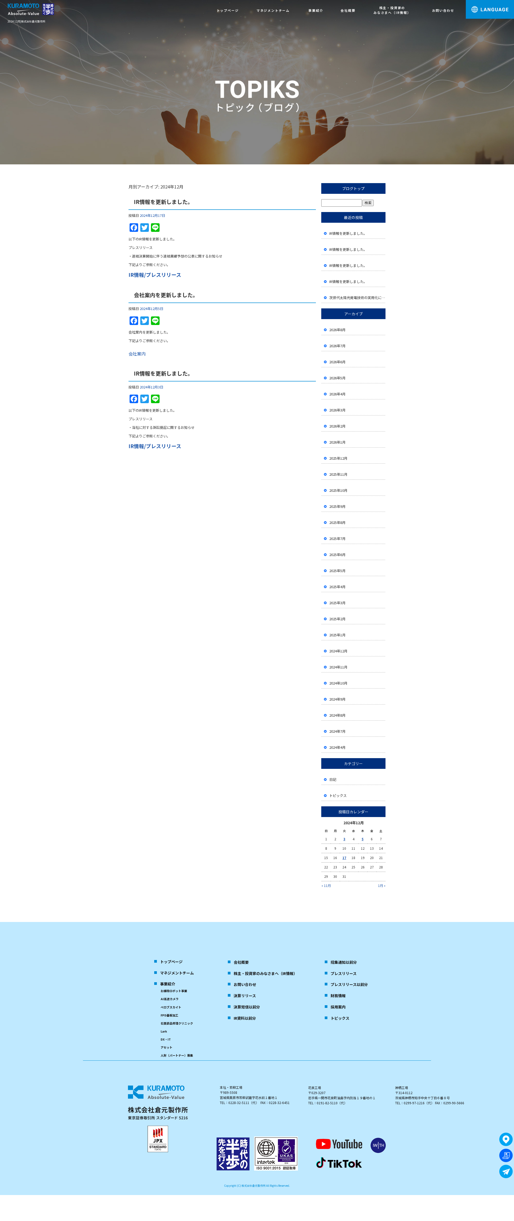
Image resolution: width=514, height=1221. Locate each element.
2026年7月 (337, 345)
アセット (166, 1047)
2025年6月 (337, 554)
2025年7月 (337, 538)
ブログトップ (353, 188)
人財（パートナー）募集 (177, 1055)
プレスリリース (344, 973)
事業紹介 (315, 10)
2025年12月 (338, 458)
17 (344, 857)
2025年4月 (337, 586)
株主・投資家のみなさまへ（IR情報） (392, 10)
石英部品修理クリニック (177, 1023)
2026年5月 (337, 377)
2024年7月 (337, 731)
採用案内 (338, 1007)
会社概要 (348, 10)
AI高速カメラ (170, 998)
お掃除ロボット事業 (174, 990)
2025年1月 (337, 634)
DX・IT (166, 1039)
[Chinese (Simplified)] (504, 24)
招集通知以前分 (344, 962)
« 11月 (326, 885)
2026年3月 (337, 410)
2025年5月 (337, 570)
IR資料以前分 (245, 1018)
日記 (332, 779)
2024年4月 (337, 747)
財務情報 (338, 995)
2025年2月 (337, 618)
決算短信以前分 (247, 1007)
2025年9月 (337, 506)
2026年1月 (337, 442)
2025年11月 (338, 474)
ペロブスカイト (171, 1007)
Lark (164, 1031)
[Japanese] (486, 24)
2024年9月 (337, 699)
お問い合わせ (443, 10)
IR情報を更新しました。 (163, 202)
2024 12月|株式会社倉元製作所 (26, 21)
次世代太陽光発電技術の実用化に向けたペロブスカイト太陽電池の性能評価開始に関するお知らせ (357, 297)
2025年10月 (338, 490)
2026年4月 (337, 393)
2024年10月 (338, 683)
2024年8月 (337, 715)
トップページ (228, 10)
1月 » (382, 885)
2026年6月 (337, 361)
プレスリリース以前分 (349, 984)
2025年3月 (337, 602)
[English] (495, 24)
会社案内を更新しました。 (166, 295)
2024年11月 (338, 667)
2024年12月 (338, 650)
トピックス (338, 795)
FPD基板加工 (169, 1015)
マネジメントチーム (273, 10)
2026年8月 (337, 329)
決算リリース (245, 995)
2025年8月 (337, 522)
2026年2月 (337, 426)
